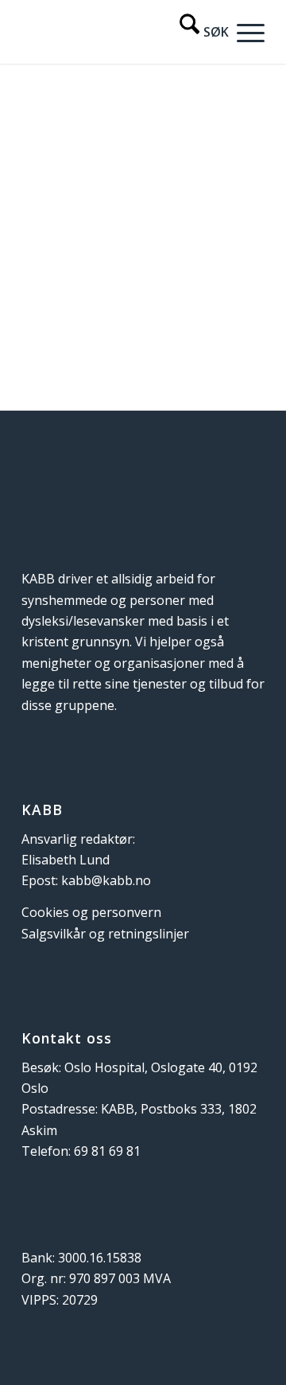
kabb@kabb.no (106, 880)
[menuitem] (196, 32)
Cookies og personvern (91, 912)
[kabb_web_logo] (118, 32)
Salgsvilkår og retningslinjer (105, 933)
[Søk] (196, 32)
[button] (247, 32)
